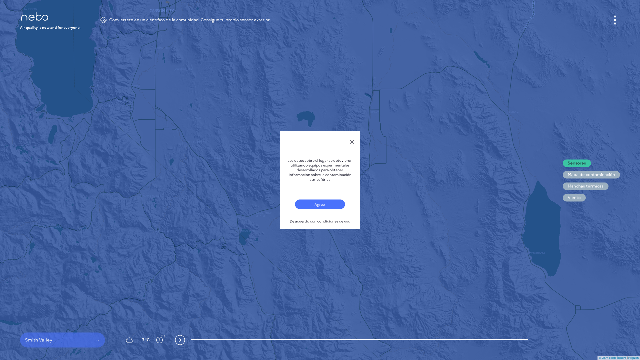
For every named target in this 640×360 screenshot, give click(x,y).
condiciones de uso (333, 221)
